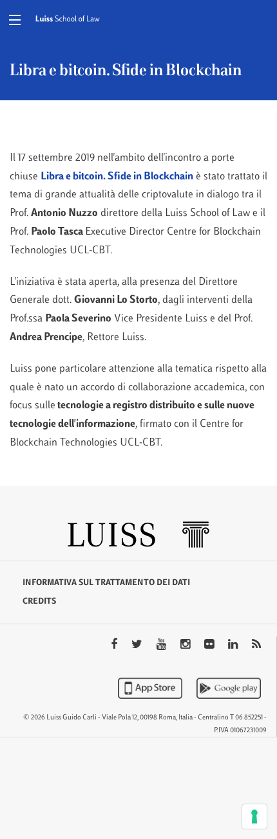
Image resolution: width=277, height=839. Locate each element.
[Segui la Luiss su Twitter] (138, 645)
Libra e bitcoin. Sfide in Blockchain (117, 177)
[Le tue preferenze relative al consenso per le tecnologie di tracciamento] (254, 816)
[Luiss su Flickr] (210, 645)
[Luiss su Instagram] (186, 645)
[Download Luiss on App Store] (151, 688)
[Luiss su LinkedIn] (234, 645)
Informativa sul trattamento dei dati (106, 583)
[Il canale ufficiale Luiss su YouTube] (163, 645)
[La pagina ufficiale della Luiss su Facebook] (115, 645)
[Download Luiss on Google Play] (228, 688)
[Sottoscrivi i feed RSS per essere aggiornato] (256, 645)
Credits (39, 602)
